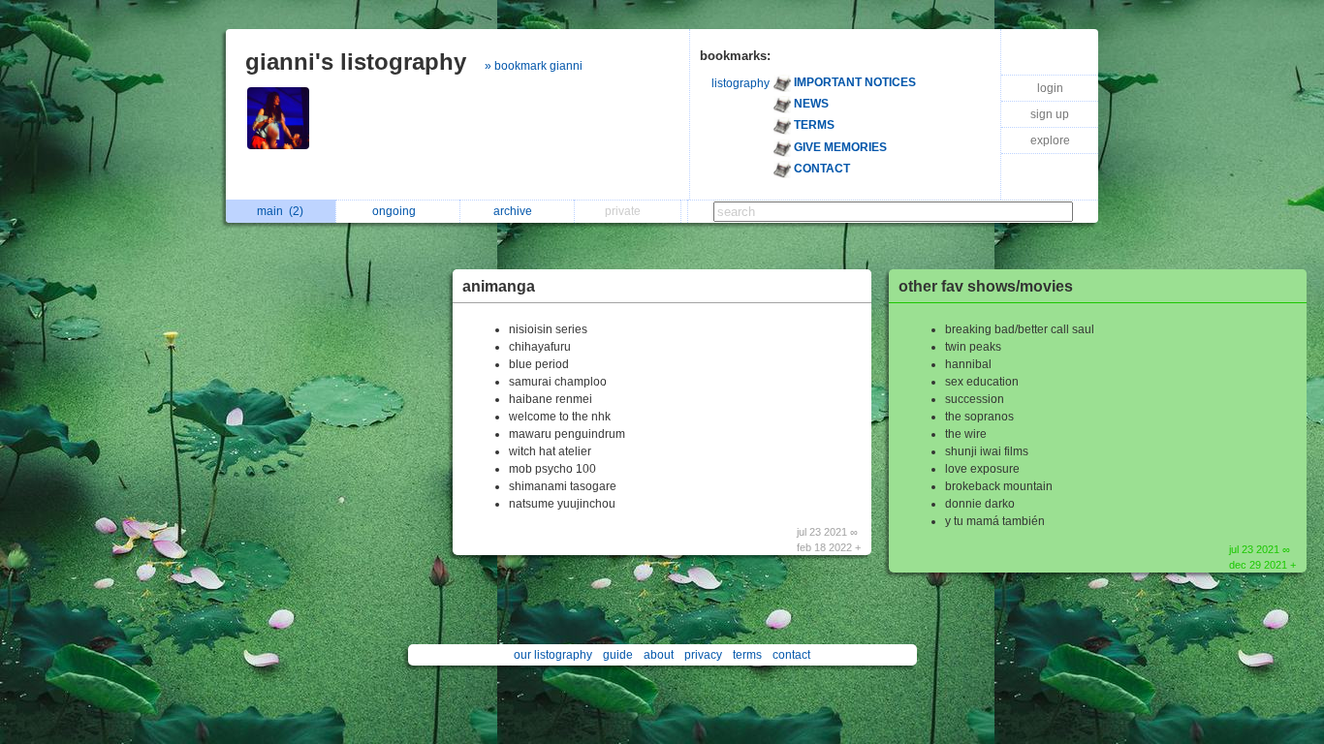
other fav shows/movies (985, 286)
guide (618, 655)
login (1050, 88)
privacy (703, 655)
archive (515, 211)
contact (791, 655)
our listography (553, 655)
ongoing (397, 211)
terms (747, 655)
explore (1050, 140)
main (280, 211)
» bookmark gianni (534, 66)
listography (740, 83)
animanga (498, 286)
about (659, 655)
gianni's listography (355, 61)
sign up (1049, 114)
